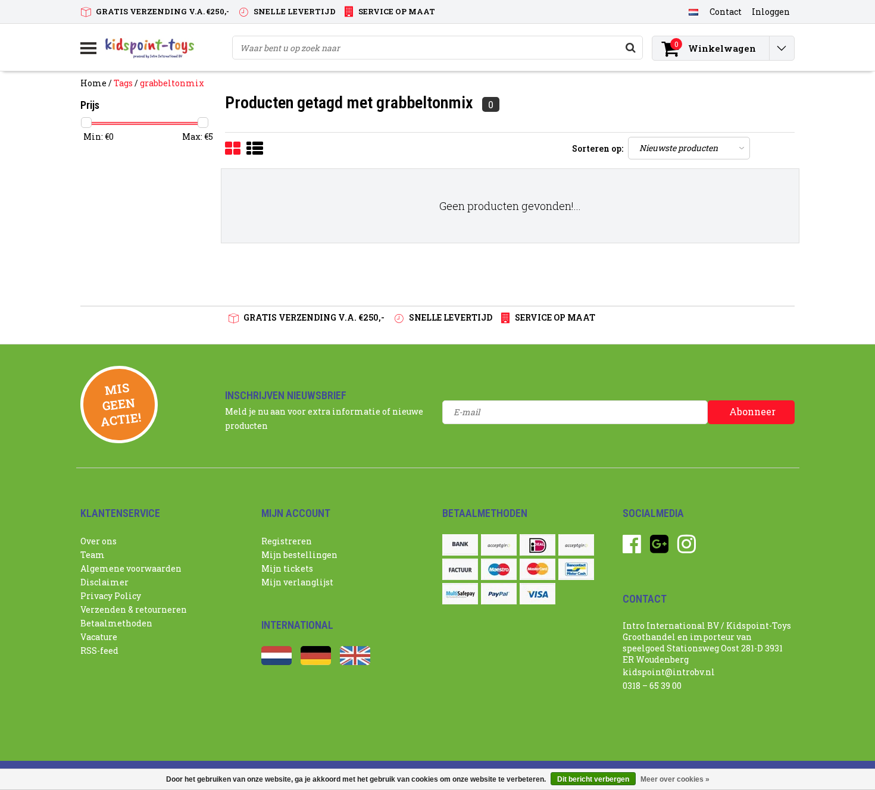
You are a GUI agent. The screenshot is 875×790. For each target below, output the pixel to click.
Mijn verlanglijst (297, 582)
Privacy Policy (110, 595)
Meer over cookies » (675, 779)
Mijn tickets (287, 568)
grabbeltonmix (172, 83)
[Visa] (537, 593)
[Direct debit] (499, 545)
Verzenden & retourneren (133, 609)
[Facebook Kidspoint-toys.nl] (632, 548)
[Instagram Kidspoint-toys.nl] (686, 548)
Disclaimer (104, 582)
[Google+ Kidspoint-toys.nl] (659, 548)
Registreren (286, 541)
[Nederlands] (693, 11)
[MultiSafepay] (460, 593)
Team (92, 554)
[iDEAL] (537, 545)
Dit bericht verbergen (593, 779)
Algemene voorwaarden (131, 568)
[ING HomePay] (576, 545)
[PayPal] (499, 593)
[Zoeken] (630, 47)
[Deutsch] (316, 661)
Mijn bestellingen (299, 554)
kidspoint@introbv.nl (669, 672)
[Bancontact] (576, 569)
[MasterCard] (537, 569)
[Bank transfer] (460, 545)
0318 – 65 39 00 (652, 685)
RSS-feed (99, 650)
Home (93, 83)
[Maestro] (499, 569)
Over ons (98, 541)
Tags (123, 83)
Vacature (98, 636)
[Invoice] (460, 569)
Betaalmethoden (116, 623)
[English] (355, 661)
